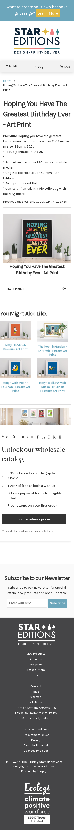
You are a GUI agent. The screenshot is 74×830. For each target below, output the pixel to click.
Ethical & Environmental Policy (36, 713)
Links (36, 675)
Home (7, 81)
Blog (36, 691)
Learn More (47, 13)
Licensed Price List (36, 750)
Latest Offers (36, 670)
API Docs (36, 702)
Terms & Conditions (36, 729)
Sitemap (36, 697)
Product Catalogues (36, 735)
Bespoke (36, 664)
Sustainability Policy (36, 718)
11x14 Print (15, 289)
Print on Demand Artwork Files (36, 707)
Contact (36, 686)
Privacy (36, 740)
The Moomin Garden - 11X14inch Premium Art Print (52, 350)
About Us (36, 659)
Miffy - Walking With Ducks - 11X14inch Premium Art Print (52, 387)
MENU (14, 66)
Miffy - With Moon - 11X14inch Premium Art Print (15, 387)
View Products (36, 654)
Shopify (42, 771)
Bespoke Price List (36, 745)
